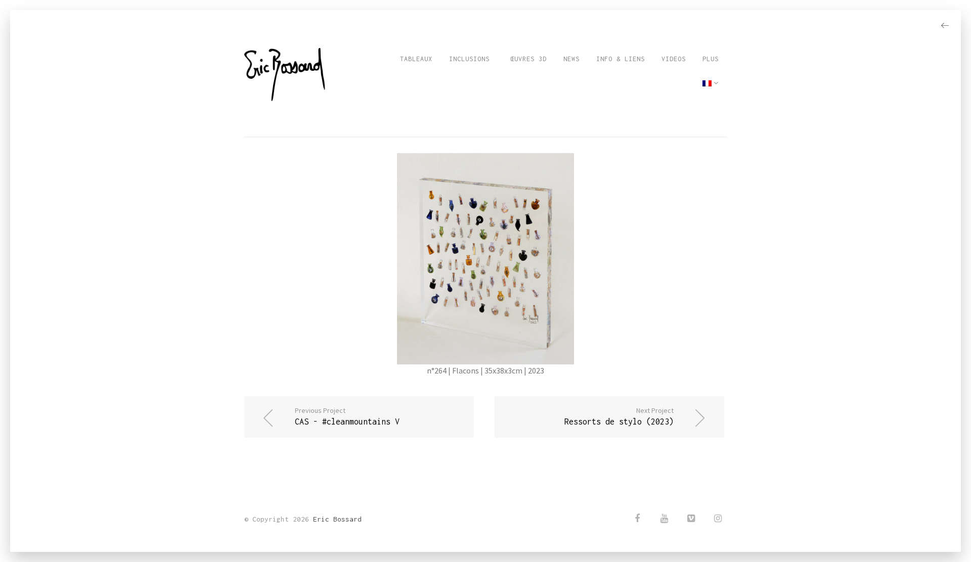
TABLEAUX (416, 59)
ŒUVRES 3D (526, 59)
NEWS (571, 59)
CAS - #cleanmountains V (347, 416)
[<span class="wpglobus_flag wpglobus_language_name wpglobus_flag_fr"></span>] (710, 83)
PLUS (710, 59)
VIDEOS (673, 59)
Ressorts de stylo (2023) (619, 416)
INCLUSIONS (469, 59)
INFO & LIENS (620, 59)
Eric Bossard (337, 519)
